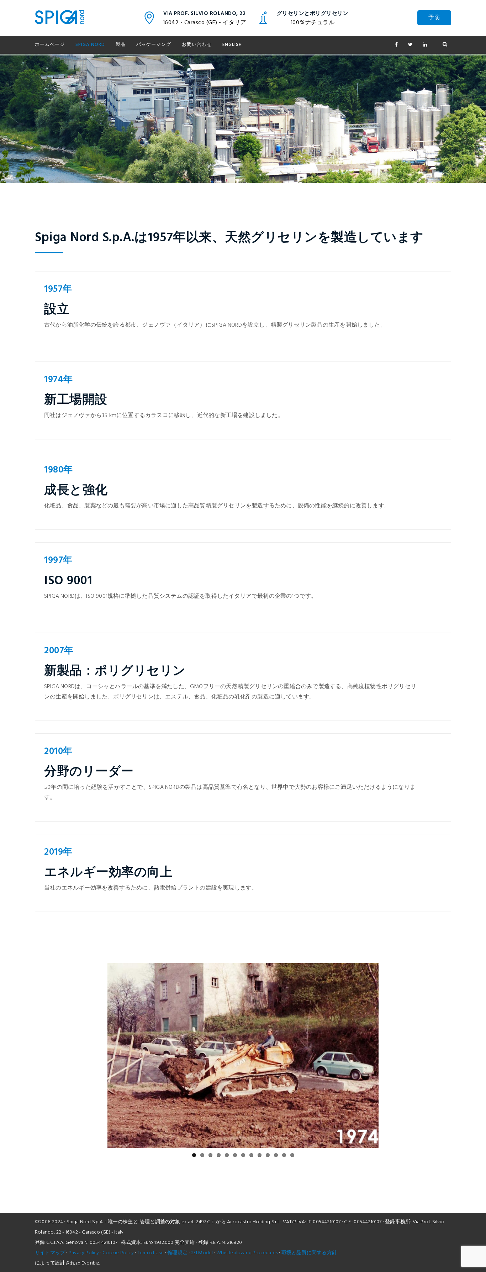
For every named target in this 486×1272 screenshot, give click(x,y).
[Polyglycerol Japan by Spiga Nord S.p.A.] (59, 17)
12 (284, 1155)
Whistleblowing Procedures (247, 1253)
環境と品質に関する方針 (309, 1253)
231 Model (202, 1253)
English (232, 44)
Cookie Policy (118, 1253)
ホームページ (50, 44)
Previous (97, 1056)
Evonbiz (90, 1263)
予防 (434, 17)
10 (268, 1155)
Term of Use (150, 1253)
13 (292, 1155)
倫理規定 (177, 1253)
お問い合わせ (197, 44)
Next (389, 1056)
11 (276, 1155)
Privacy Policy (84, 1253)
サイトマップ (50, 1253)
